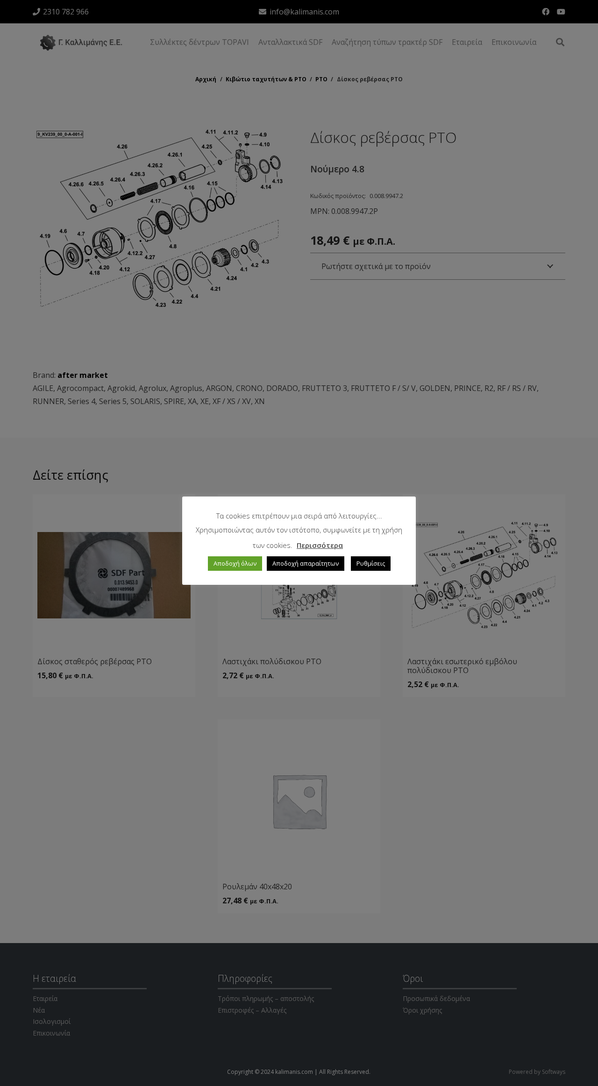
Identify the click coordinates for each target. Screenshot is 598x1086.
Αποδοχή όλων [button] (235, 563)
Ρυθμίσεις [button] (370, 563)
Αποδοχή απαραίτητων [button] (305, 563)
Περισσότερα (320, 545)
